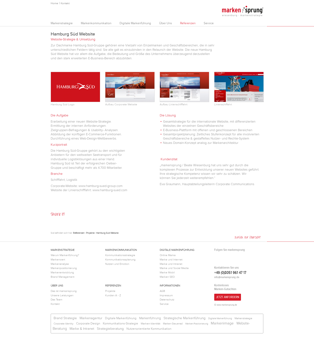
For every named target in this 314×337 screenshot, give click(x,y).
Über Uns (165, 23)
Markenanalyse (60, 264)
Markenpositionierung (64, 268)
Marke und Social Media (174, 268)
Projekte (90, 233)
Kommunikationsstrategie (120, 255)
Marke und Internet (171, 259)
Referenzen (188, 23)
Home (54, 3)
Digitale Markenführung (135, 23)
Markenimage (222, 323)
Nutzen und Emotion (117, 264)
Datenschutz (167, 299)
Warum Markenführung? (65, 255)
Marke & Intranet (82, 329)
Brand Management (62, 277)
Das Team (56, 299)
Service (209, 23)
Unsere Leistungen (62, 295)
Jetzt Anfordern (227, 297)
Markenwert (58, 259)
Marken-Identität (150, 323)
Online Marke (168, 255)
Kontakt (65, 3)
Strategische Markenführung (185, 318)
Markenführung (150, 318)
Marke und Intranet (171, 264)
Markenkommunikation (96, 23)
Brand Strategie (65, 318)
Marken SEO (167, 277)
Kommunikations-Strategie (120, 323)
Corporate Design (88, 323)
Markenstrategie (62, 23)
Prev (38, 89)
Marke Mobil (167, 272)
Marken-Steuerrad (173, 323)
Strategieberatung (110, 329)
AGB (162, 291)
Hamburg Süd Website (107, 233)
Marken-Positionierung (196, 323)
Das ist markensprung (64, 291)
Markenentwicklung (62, 272)
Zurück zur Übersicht (248, 237)
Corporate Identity (63, 323)
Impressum (166, 295)
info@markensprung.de (226, 277)
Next (276, 89)
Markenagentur (91, 318)
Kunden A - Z (113, 295)
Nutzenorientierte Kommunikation (148, 329)
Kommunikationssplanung (120, 259)
